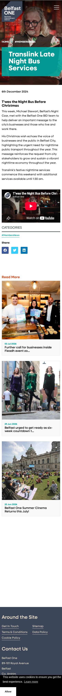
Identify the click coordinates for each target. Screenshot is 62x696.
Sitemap (37, 626)
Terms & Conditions (14, 632)
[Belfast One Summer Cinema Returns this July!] (31, 478)
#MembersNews (25, 42)
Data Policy (40, 632)
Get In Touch (10, 626)
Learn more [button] (31, 681)
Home (5, 42)
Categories (12, 228)
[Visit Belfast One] (12, 11)
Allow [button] (8, 691)
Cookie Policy (11, 638)
